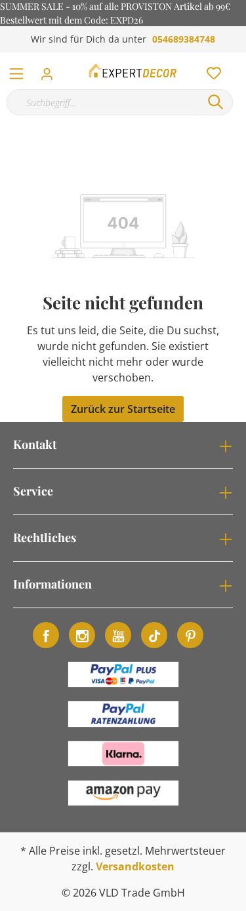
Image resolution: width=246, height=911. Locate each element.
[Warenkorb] (239, 59)
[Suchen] (216, 102)
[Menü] (16, 71)
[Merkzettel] (210, 70)
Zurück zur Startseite (123, 409)
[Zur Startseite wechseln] (133, 71)
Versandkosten (135, 866)
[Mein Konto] (51, 70)
